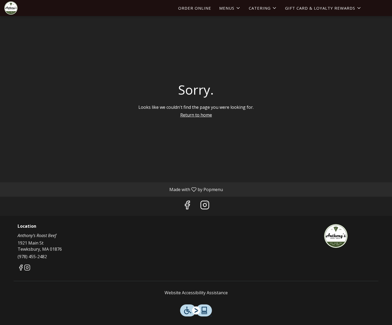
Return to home (196, 115)
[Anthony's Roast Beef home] (28, 8)
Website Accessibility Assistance (196, 293)
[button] (230, 8)
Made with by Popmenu (113, 189)
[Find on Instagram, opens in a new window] (205, 206)
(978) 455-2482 (32, 257)
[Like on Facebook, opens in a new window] (187, 206)
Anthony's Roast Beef (336, 236)
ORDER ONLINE (194, 8)
